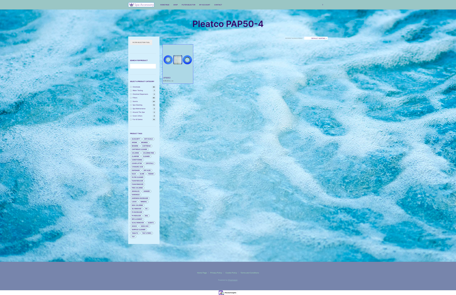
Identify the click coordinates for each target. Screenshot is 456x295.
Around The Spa (139, 112)
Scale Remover (138, 223)
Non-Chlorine (137, 205)
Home (163, 38)
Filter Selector (188, 5)
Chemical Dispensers (140, 94)
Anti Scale (148, 139)
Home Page (164, 5)
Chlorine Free (148, 153)
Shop (175, 5)
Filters (135, 98)
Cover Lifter (137, 163)
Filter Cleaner (137, 177)
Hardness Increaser (140, 198)
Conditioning (137, 160)
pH (146, 209)
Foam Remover (137, 184)
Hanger (147, 191)
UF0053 (166, 78)
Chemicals (136, 87)
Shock (134, 226)
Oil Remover (136, 209)
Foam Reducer (137, 181)
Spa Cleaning (137, 105)
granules (136, 191)
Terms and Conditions (249, 273)
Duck (134, 174)
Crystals (149, 163)
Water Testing (138, 90)
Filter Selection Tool (141, 42)
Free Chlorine (137, 188)
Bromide (144, 142)
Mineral (144, 202)
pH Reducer (136, 216)
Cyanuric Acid (137, 167)
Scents (135, 101)
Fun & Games (137, 119)
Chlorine (135, 153)
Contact (218, 5)
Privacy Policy (216, 273)
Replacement (137, 219)
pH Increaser (137, 212)
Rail (146, 216)
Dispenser (136, 170)
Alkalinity (136, 139)
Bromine (135, 146)
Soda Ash (144, 226)
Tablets (135, 233)
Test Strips (146, 233)
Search (153, 66)
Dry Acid (147, 170)
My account (204, 5)
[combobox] (316, 38)
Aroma (134, 142)
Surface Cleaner (138, 229)
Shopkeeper (233, 280)
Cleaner (146, 156)
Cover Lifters (137, 116)
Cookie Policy (231, 273)
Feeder (151, 174)
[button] (321, 5)
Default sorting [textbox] (318, 38)
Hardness (136, 195)
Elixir (142, 174)
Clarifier (135, 156)
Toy (133, 236)
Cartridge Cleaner (139, 149)
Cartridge (146, 146)
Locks (134, 202)
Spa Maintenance (139, 109)
